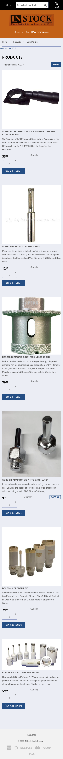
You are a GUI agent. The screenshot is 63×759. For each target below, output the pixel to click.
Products (17, 41)
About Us (31, 734)
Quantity (34, 155)
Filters (56, 64)
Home (4, 41)
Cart (57, 6)
